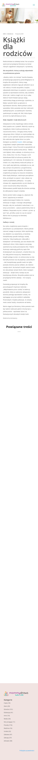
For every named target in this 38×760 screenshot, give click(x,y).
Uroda (6, 731)
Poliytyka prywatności (27, 751)
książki (19, 142)
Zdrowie (6, 741)
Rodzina (6, 728)
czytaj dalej (10, 387)
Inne (5, 716)
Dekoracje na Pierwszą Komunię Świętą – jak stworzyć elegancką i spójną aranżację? (18, 422)
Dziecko (6, 709)
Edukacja (10, 34)
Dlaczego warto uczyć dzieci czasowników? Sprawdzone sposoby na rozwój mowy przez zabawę (18, 482)
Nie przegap (8, 722)
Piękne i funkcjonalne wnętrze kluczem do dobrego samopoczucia (18, 540)
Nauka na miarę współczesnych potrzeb (19, 592)
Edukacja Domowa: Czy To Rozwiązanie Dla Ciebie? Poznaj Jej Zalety (18, 644)
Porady (6, 725)
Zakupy (6, 738)
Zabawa (6, 734)
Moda (6, 719)
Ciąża (5, 703)
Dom (4, 34)
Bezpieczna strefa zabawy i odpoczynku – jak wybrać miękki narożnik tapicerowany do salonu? (19, 363)
